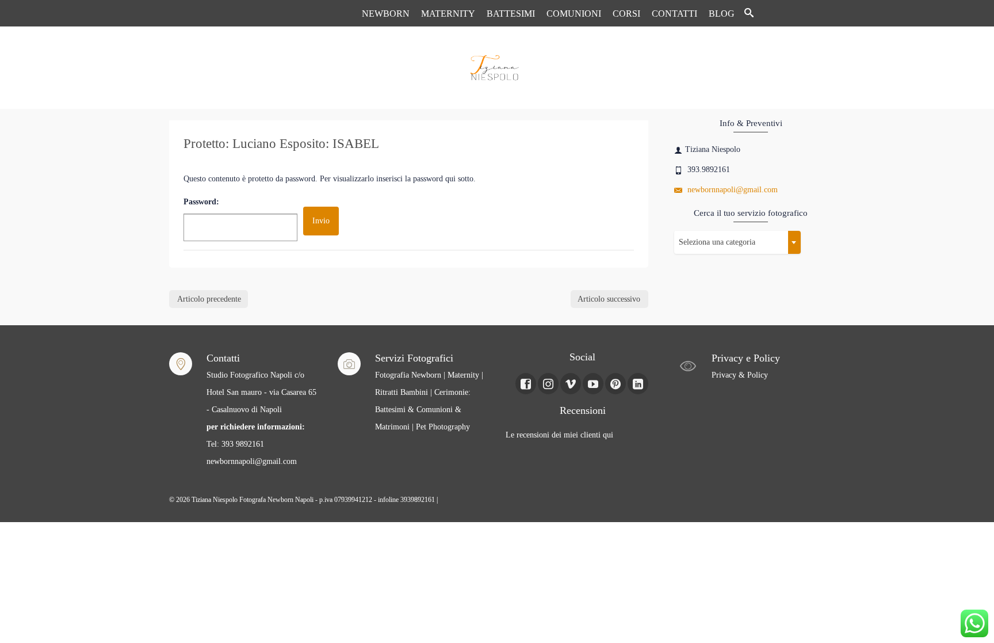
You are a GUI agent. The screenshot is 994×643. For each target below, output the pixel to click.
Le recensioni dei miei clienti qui (559, 435)
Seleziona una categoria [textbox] (717, 242)
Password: (201, 201)
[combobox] (737, 242)
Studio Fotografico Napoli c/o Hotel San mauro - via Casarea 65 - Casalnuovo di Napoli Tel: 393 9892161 (261, 409)
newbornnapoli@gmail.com (731, 189)
